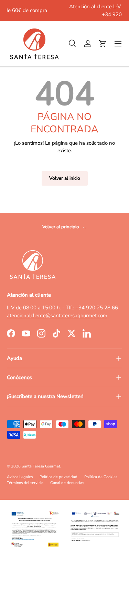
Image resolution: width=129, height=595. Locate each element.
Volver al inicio (64, 178)
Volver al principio (61, 227)
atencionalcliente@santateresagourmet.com (57, 315)
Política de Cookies (100, 477)
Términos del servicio (25, 482)
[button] (102, 43)
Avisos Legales (20, 477)
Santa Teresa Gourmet (41, 466)
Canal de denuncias (67, 482)
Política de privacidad (58, 477)
